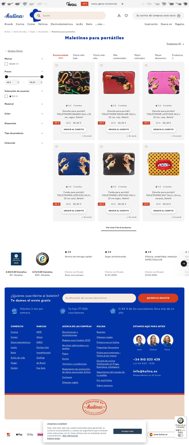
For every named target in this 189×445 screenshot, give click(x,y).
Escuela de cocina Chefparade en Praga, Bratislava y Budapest (108, 364)
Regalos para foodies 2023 (76, 340)
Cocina (14, 332)
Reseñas (101, 332)
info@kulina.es (145, 371)
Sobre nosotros (105, 386)
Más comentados (119, 56)
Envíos (65, 359)
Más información (70, 436)
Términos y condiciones (74, 364)
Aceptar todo (128, 431)
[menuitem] (9, 25)
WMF (39, 332)
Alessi (40, 337)
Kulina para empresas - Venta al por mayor (109, 354)
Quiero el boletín (158, 298)
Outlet (14, 368)
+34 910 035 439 (146, 359)
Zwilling (40, 358)
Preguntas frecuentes (108, 348)
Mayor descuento (160, 56)
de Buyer (41, 363)
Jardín (14, 348)
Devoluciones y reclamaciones (70, 333)
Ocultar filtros (15, 51)
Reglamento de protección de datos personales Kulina (76, 370)
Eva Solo (41, 368)
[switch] (180, 435)
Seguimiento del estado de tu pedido (111, 373)
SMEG (40, 342)
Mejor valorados (139, 56)
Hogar (14, 363)
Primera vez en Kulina (108, 342)
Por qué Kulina (104, 380)
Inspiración (151, 24)
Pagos (65, 354)
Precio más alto (99, 56)
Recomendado (60, 55)
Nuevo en (166, 24)
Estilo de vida (18, 358)
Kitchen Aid (43, 348)
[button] (118, 57)
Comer (14, 337)
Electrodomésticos (20, 342)
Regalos (179, 24)
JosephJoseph (44, 353)
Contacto (67, 377)
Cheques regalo (70, 382)
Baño (13, 353)
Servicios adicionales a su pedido (75, 347)
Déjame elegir (53, 438)
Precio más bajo (78, 56)
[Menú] (184, 417)
